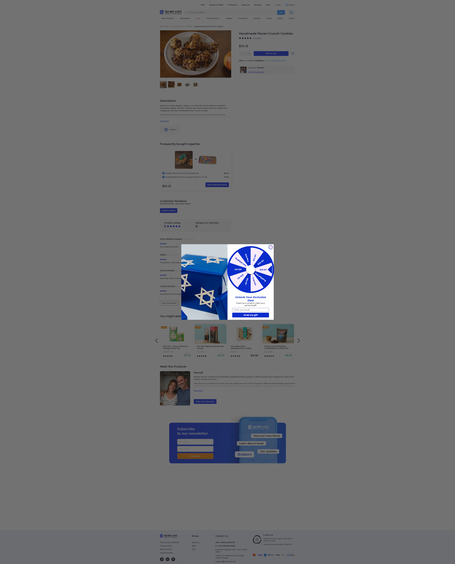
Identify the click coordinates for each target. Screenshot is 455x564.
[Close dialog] (271, 247)
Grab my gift (250, 315)
